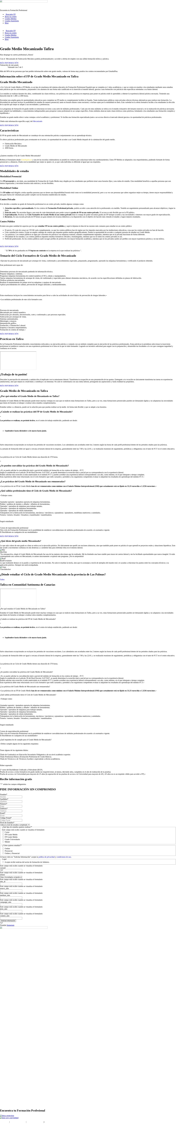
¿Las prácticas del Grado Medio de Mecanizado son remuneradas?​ (25, 687)
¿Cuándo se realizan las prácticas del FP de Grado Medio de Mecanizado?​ (28, 619)
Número (3, 804)
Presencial (8, 851)
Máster (7, 842)
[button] (88, 609)
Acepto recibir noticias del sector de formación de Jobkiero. (27, 862)
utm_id (2, 882)
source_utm (4, 888)
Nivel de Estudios (7, 823)
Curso (7, 832)
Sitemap (3, 1126)
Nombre (3, 794)
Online (7, 849)
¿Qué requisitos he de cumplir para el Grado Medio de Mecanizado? (25, 740)
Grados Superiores (12, 21)
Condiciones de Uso (18, 1122)
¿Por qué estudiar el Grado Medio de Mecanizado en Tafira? (22, 609)
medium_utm (5, 895)
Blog (7, 23)
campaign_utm (5, 902)
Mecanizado (37, 121)
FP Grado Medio (11, 835)
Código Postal (6, 818)
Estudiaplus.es (26, 160)
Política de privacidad (35, 1122)
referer (2, 875)
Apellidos (4, 799)
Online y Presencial (12, 853)
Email (2, 813)
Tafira (2, 579)
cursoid (3, 868)
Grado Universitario (12, 839)
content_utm (4, 916)
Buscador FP (11, 14)
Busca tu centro (11, 16)
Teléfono (4, 808)
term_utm (3, 909)
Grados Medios (10, 19)
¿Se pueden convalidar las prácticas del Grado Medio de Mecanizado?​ (26, 672)
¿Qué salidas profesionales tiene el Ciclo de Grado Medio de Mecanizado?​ (28, 695)
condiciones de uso (64, 857)
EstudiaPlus (4, 1122)
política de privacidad (47, 857)
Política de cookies (52, 1122)
